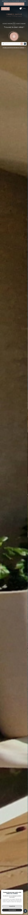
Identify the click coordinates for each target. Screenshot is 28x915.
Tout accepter (12, 910)
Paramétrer (12, 906)
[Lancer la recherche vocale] (14, 36)
